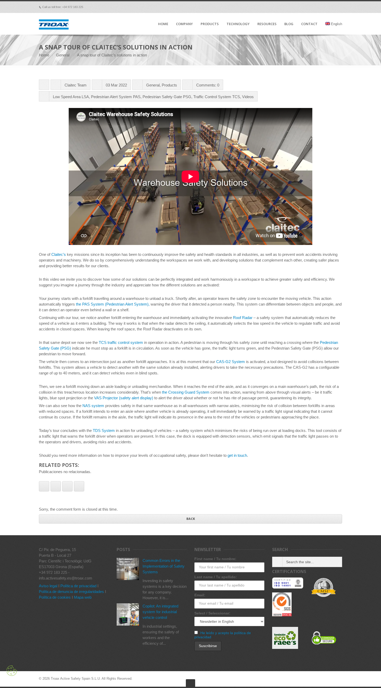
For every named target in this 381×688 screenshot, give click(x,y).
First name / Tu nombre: (215, 559)
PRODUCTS (210, 24)
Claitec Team (76, 85)
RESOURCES (267, 24)
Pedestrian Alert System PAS (115, 97)
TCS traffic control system (121, 342)
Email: (199, 595)
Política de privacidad (78, 586)
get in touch (237, 455)
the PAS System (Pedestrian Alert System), (113, 304)
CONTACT (309, 24)
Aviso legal (48, 586)
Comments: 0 (207, 85)
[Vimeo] (303, 7)
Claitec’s (58, 254)
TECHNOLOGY (238, 24)
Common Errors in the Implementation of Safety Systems (164, 566)
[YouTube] (332, 7)
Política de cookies (55, 597)
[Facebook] (296, 7)
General (62, 55)
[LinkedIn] (325, 7)
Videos (248, 97)
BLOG (288, 24)
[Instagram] (339, 7)
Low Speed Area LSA (71, 97)
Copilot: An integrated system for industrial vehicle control (160, 612)
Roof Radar (242, 317)
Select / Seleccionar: (212, 613)
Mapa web (82, 597)
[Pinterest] (317, 7)
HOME (163, 24)
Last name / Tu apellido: (215, 577)
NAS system (93, 405)
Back (190, 519)
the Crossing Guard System (185, 392)
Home (44, 55)
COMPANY (184, 24)
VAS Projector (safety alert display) (123, 398)
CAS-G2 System (230, 361)
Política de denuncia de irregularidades (71, 591)
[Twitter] (310, 7)
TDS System (104, 430)
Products (169, 85)
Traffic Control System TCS (216, 97)
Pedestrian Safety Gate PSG (167, 97)
